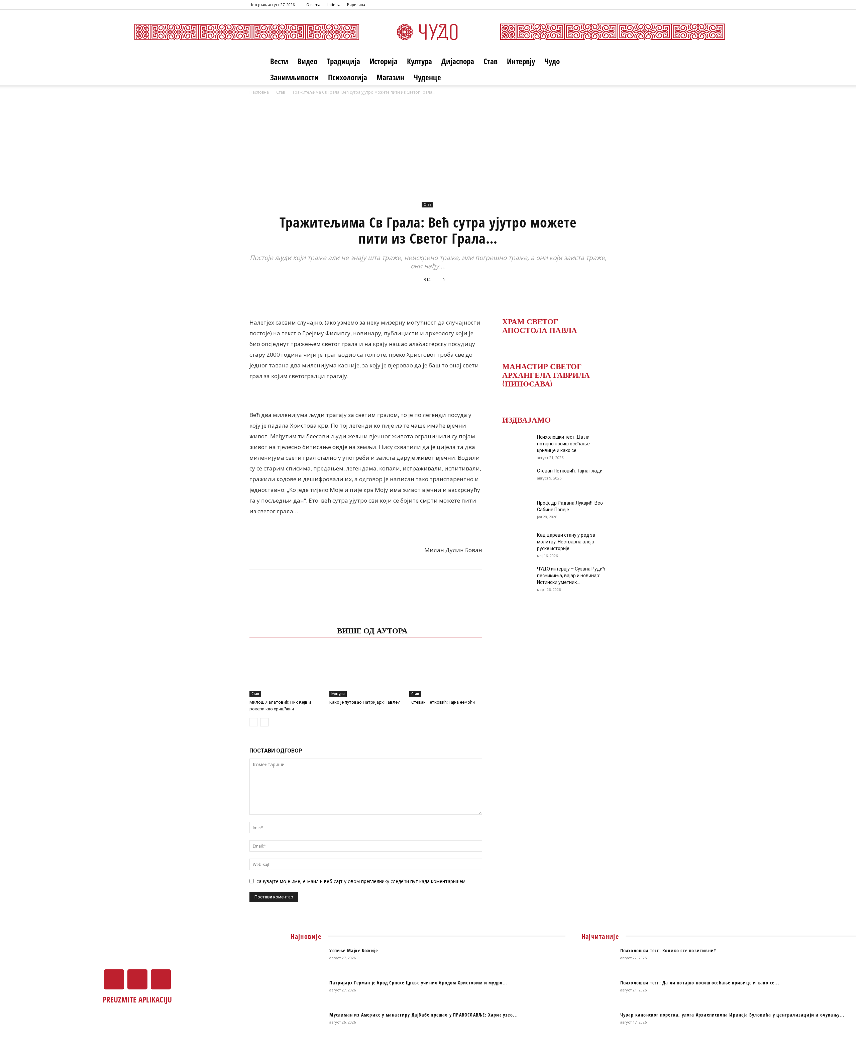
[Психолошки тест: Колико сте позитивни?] (598, 959)
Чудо (552, 61)
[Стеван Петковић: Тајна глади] (515, 479)
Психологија (347, 77)
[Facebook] (579, 4)
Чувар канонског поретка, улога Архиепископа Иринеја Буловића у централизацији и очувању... (732, 1015)
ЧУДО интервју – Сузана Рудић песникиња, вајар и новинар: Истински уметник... (571, 575)
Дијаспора (457, 61)
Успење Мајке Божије (353, 950)
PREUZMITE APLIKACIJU (137, 999)
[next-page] (264, 722)
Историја (383, 61)
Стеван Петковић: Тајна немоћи (442, 702)
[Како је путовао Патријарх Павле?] (365, 671)
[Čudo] (428, 32)
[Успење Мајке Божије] (307, 959)
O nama (313, 4)
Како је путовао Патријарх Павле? (364, 702)
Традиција (343, 61)
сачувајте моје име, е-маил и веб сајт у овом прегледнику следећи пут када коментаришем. (361, 881)
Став (491, 61)
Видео (307, 61)
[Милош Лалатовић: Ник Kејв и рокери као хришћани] (285, 671)
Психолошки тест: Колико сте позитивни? (668, 950)
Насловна (259, 92)
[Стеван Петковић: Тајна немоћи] (445, 671)
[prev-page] (253, 722)
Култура (419, 61)
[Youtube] (602, 4)
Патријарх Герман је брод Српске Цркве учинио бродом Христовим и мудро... (418, 982)
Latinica (333, 4)
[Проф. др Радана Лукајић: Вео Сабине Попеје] (515, 511)
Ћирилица (356, 4)
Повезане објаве (291, 630)
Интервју (521, 61)
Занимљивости (294, 77)
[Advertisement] (428, 146)
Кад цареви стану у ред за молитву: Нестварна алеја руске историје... (566, 541)
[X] (590, 4)
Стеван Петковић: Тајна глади (570, 470)
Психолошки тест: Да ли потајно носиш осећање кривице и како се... (563, 443)
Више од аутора (372, 630)
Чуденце (427, 77)
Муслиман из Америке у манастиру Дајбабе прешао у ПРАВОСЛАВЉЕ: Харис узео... (423, 1015)
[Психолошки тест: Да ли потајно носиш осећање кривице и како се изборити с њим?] (515, 445)
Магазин (390, 77)
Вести (279, 61)
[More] (517, 294)
